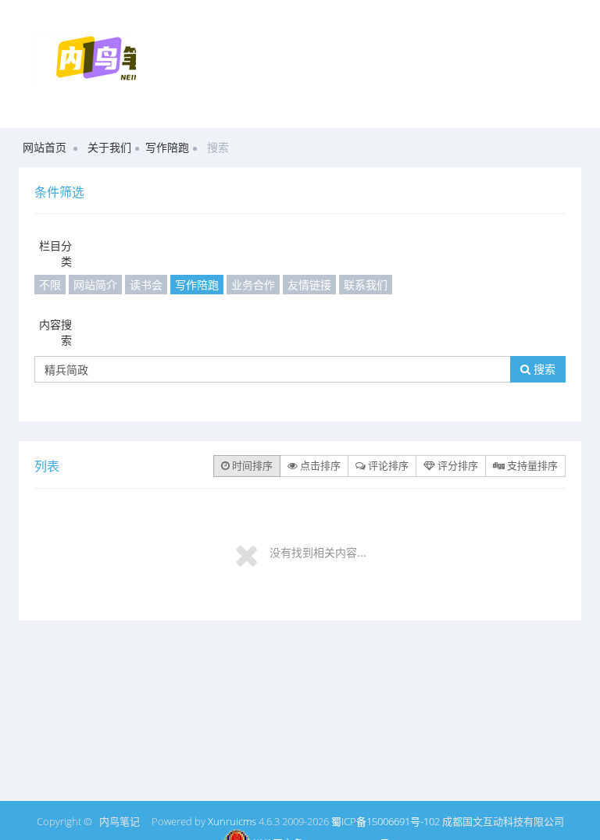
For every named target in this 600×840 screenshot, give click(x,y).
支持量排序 (531, 465)
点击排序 (319, 465)
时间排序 (251, 465)
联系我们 (366, 284)
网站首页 (44, 147)
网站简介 (95, 284)
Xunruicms (232, 821)
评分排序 (456, 465)
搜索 (542, 368)
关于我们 (109, 147)
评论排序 (387, 465)
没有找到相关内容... (318, 552)
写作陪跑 (167, 147)
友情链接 (309, 284)
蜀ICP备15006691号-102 (385, 821)
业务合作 (253, 284)
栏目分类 (55, 253)
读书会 (146, 284)
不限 (50, 284)
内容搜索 (55, 332)
